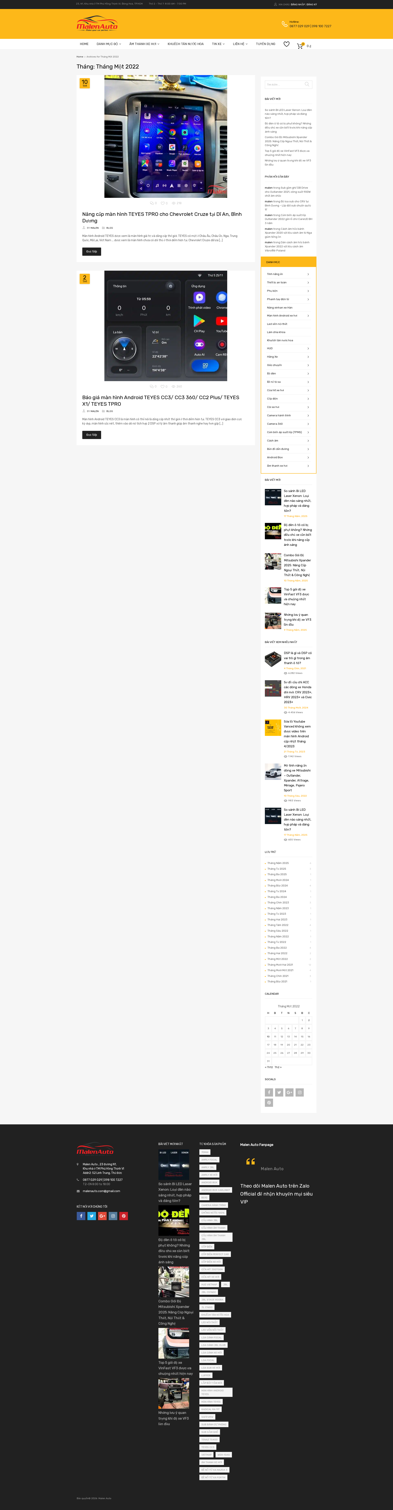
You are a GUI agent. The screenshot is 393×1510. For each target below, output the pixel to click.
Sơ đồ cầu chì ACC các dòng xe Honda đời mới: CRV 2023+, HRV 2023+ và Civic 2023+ (298, 692)
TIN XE (216, 44)
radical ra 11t (210, 1409)
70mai (204, 1152)
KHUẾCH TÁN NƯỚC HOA (186, 44)
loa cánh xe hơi (211, 1352)
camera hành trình (213, 1205)
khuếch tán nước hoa (215, 1314)
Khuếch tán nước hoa (280, 340)
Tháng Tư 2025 (277, 868)
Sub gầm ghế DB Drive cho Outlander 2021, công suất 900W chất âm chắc (288, 191)
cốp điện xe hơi (211, 1261)
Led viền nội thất (277, 323)
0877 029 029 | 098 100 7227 (300, 26)
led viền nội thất (212, 1330)
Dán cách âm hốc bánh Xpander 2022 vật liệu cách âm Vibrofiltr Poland (287, 246)
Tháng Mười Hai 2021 (280, 964)
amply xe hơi (209, 1174)
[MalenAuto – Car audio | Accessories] (97, 30)
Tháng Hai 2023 (277, 919)
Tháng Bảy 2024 (278, 885)
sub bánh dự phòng (213, 1424)
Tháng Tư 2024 (277, 891)
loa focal (208, 1360)
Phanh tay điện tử (278, 299)
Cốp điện (272, 398)
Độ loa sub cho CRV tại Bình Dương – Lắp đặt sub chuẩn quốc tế (288, 205)
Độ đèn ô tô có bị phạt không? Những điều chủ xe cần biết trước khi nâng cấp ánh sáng (288, 127)
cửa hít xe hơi (210, 1277)
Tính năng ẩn (275, 274)
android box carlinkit (215, 1190)
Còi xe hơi (273, 407)
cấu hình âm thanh (213, 1227)
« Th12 (269, 1067)
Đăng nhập (298, 4)
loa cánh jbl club (213, 1345)
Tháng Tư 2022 (277, 942)
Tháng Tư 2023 (277, 913)
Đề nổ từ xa (274, 381)
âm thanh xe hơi (211, 1462)
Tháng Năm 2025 (278, 863)
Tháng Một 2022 (278, 958)
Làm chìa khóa (276, 332)
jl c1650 (206, 1307)
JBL (225, 1284)
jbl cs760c (208, 1292)
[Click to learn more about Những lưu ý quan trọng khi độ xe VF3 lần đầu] (273, 628)
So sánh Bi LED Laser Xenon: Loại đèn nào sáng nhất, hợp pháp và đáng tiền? (288, 113)
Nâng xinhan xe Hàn (279, 307)
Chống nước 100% (212, 1212)
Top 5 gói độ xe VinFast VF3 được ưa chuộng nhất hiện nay (175, 1368)
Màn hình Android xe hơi (282, 315)
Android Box (275, 457)
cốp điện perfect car (215, 1254)
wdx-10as (224, 1454)
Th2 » (278, 1067)
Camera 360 (275, 423)
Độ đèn (271, 373)
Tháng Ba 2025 (277, 874)
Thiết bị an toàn (277, 282)
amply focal (209, 1159)
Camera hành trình (279, 415)
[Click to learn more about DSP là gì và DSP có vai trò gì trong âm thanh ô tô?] (273, 666)
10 (268, 1036)
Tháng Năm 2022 (278, 936)
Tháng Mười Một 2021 (280, 970)
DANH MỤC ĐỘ (107, 44)
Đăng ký (312, 4)
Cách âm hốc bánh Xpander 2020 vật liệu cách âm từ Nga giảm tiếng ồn (288, 232)
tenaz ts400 (209, 1439)
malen (269, 187)
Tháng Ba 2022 (277, 947)
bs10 (204, 1197)
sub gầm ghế (209, 1432)
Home (80, 56)
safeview (207, 1416)
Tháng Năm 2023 (278, 908)
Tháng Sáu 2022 (278, 930)
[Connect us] (269, 1092)
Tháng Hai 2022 (277, 953)
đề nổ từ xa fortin (213, 1477)
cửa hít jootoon (212, 1269)
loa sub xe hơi (210, 1367)
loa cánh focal (211, 1337)
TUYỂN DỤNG (265, 44)
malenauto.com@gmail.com (101, 1191)
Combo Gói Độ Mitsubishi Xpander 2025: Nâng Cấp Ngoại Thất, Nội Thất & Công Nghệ (288, 141)
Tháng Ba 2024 (277, 897)
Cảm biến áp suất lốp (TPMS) (284, 432)
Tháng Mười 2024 (278, 880)
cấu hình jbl (209, 1220)
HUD (270, 348)
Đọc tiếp (91, 251)
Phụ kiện (272, 290)
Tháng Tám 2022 (278, 925)
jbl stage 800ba (212, 1299)
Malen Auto (272, 1168)
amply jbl (207, 1167)
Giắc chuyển (274, 365)
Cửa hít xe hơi (275, 390)
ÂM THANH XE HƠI (142, 44)
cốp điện (206, 1246)
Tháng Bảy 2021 (277, 981)
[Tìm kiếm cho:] (288, 84)
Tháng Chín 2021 (278, 975)
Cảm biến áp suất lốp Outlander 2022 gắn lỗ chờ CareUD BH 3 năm (288, 219)
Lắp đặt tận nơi (211, 1383)
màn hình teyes (211, 1401)
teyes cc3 (207, 1447)
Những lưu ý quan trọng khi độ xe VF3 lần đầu (297, 620)
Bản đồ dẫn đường (278, 448)
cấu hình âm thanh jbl (213, 1237)
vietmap (206, 1454)
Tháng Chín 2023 (278, 902)
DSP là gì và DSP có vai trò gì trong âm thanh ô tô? (298, 658)
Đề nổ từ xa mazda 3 (214, 1469)
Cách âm (272, 440)
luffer (205, 1375)
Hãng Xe (272, 356)
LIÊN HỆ (238, 44)
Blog (109, 227)
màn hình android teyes (212, 1392)
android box (209, 1182)
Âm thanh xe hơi (277, 465)
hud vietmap (209, 1284)
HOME (84, 44)
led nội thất (209, 1322)
